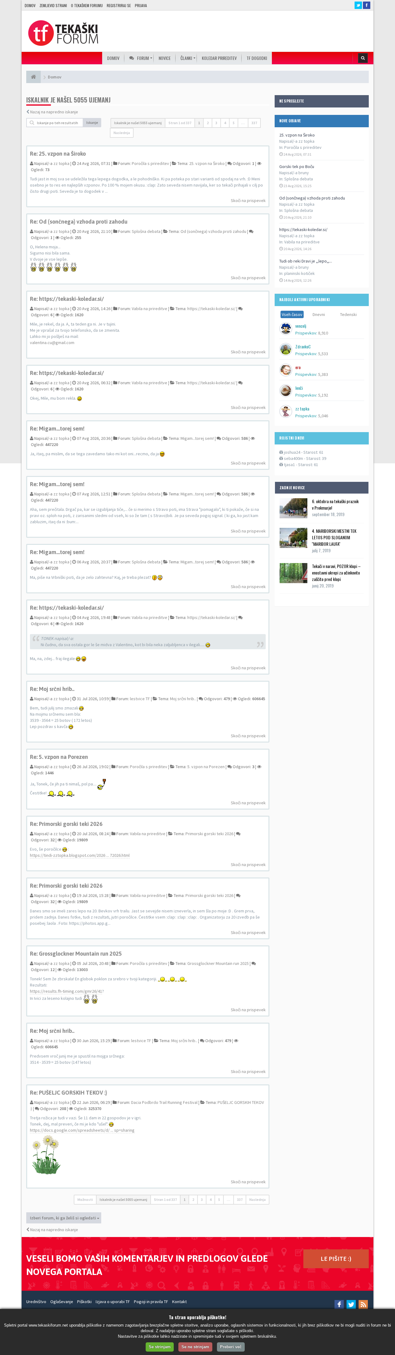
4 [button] (225, 122)
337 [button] (254, 122)
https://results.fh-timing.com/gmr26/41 (66, 991)
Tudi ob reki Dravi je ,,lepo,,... (305, 261)
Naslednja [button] (122, 132)
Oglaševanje (61, 1301)
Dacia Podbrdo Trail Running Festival (164, 1102)
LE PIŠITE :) (336, 1258)
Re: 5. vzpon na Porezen (59, 757)
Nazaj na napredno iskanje (54, 112)
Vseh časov (292, 314)
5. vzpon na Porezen (206, 766)
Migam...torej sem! (197, 438)
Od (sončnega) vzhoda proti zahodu (312, 198)
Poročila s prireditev (303, 147)
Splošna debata (298, 179)
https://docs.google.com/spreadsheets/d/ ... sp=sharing (82, 1130)
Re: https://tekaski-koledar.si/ (67, 299)
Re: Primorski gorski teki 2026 (66, 824)
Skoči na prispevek (248, 200)
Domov (30, 5)
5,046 (323, 416)
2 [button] (208, 122)
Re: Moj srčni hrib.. (52, 689)
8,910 (323, 333)
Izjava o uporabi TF (113, 1301)
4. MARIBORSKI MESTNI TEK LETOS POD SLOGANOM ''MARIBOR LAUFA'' (334, 537)
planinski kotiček (299, 273)
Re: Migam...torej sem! (57, 428)
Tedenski (348, 314)
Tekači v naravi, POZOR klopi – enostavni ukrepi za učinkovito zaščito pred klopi (336, 572)
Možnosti (85, 1199)
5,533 (323, 353)
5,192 (323, 395)
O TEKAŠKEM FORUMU (87, 5)
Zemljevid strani (53, 5)
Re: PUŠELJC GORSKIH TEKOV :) (68, 1092)
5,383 (323, 374)
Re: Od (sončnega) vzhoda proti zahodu (78, 221)
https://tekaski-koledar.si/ (303, 229)
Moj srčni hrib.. (183, 698)
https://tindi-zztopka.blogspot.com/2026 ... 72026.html (80, 855)
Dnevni (319, 314)
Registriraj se (119, 5)
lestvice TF (140, 698)
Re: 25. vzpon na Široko (58, 153)
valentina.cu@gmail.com (52, 342)
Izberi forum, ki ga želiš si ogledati (63, 1218)
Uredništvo (36, 1301)
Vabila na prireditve (302, 242)
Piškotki (84, 1301)
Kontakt (179, 1301)
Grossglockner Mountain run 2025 (218, 963)
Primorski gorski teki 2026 (209, 833)
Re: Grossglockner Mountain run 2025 (76, 953)
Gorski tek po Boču (296, 166)
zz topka (61, 163)
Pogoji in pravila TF (151, 1301)
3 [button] (216, 122)
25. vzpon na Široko (297, 135)
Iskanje (92, 122)
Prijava (141, 5)
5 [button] (234, 122)
